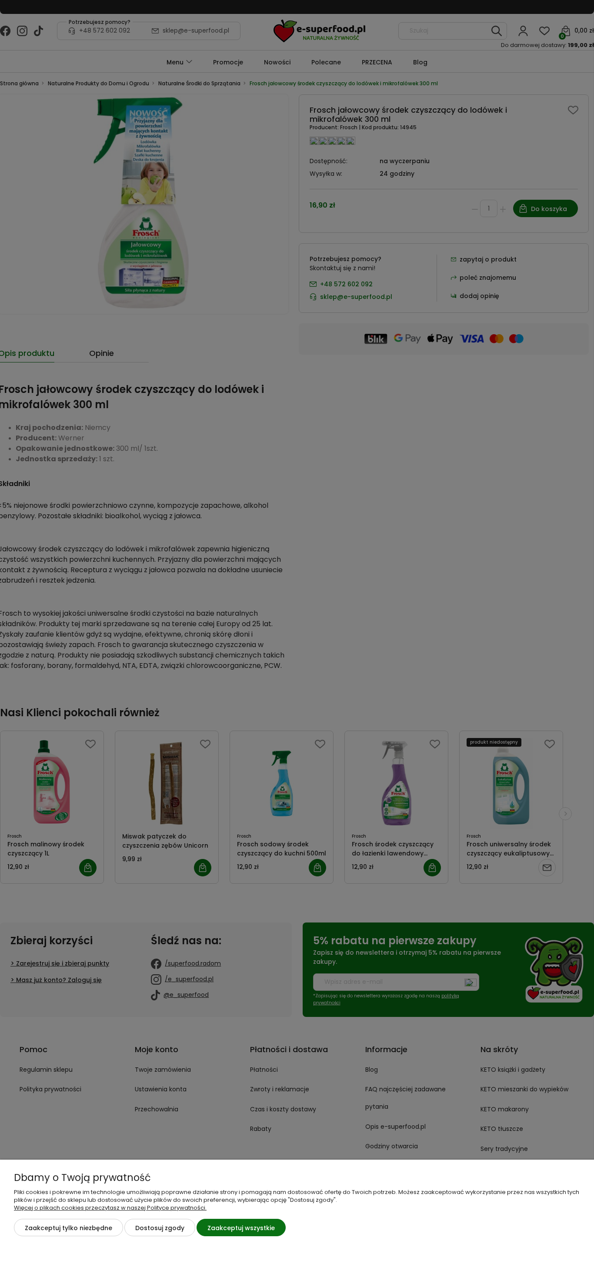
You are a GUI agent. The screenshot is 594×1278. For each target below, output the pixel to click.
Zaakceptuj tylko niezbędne (68, 1228)
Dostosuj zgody (159, 1228)
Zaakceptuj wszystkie (241, 1228)
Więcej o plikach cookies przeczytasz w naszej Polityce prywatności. (110, 1208)
